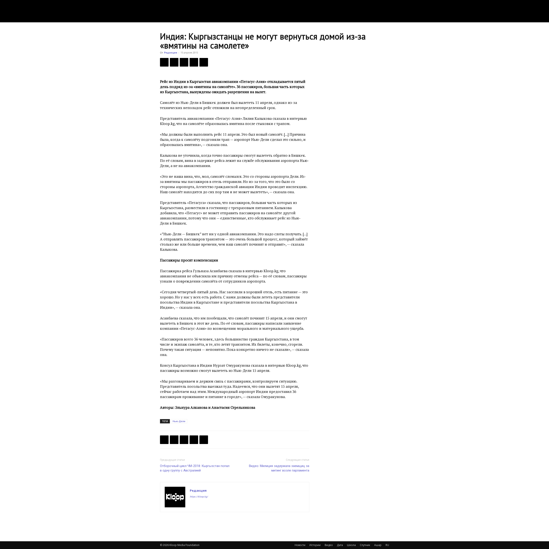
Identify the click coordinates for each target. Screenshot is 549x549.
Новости (300, 545)
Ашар (378, 545)
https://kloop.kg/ (199, 496)
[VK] (184, 62)
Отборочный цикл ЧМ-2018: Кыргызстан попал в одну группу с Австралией (194, 468)
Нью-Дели (179, 421)
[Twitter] (174, 62)
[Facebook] (164, 62)
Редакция (170, 52)
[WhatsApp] (203, 62)
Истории (315, 545)
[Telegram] (194, 62)
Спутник (365, 545)
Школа (351, 545)
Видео (329, 545)
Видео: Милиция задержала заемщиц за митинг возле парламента (279, 468)
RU (387, 545)
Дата (340, 545)
